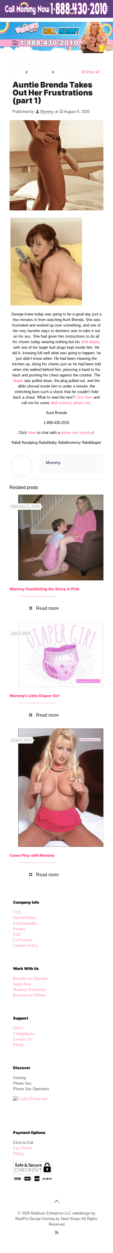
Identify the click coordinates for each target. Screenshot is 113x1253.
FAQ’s (18, 1028)
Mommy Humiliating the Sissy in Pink (44, 589)
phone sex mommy (77, 432)
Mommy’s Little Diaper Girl (34, 695)
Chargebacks (24, 1034)
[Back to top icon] (56, 1201)
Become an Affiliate (29, 995)
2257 (17, 934)
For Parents (23, 940)
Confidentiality (25, 923)
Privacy (19, 929)
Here (32, 432)
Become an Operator (30, 978)
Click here (84, 397)
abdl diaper (90, 342)
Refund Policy (25, 918)
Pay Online (22, 1148)
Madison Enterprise (29, 989)
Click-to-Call (23, 1142)
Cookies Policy (25, 945)
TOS (17, 912)
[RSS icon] (56, 1232)
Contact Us (22, 1039)
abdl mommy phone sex (70, 403)
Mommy (47, 111)
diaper (18, 380)
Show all (92, 72)
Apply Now (22, 984)
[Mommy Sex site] (56, 8)
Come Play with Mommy (32, 855)
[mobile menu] (105, 9)
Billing (18, 1045)
